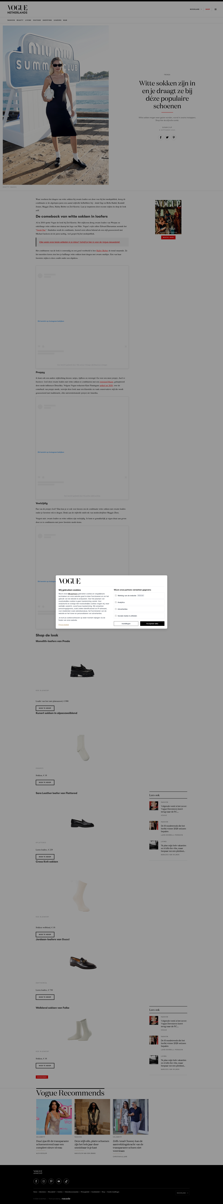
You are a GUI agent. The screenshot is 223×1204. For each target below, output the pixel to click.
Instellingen (126, 624)
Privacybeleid (64, 625)
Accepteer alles (152, 624)
